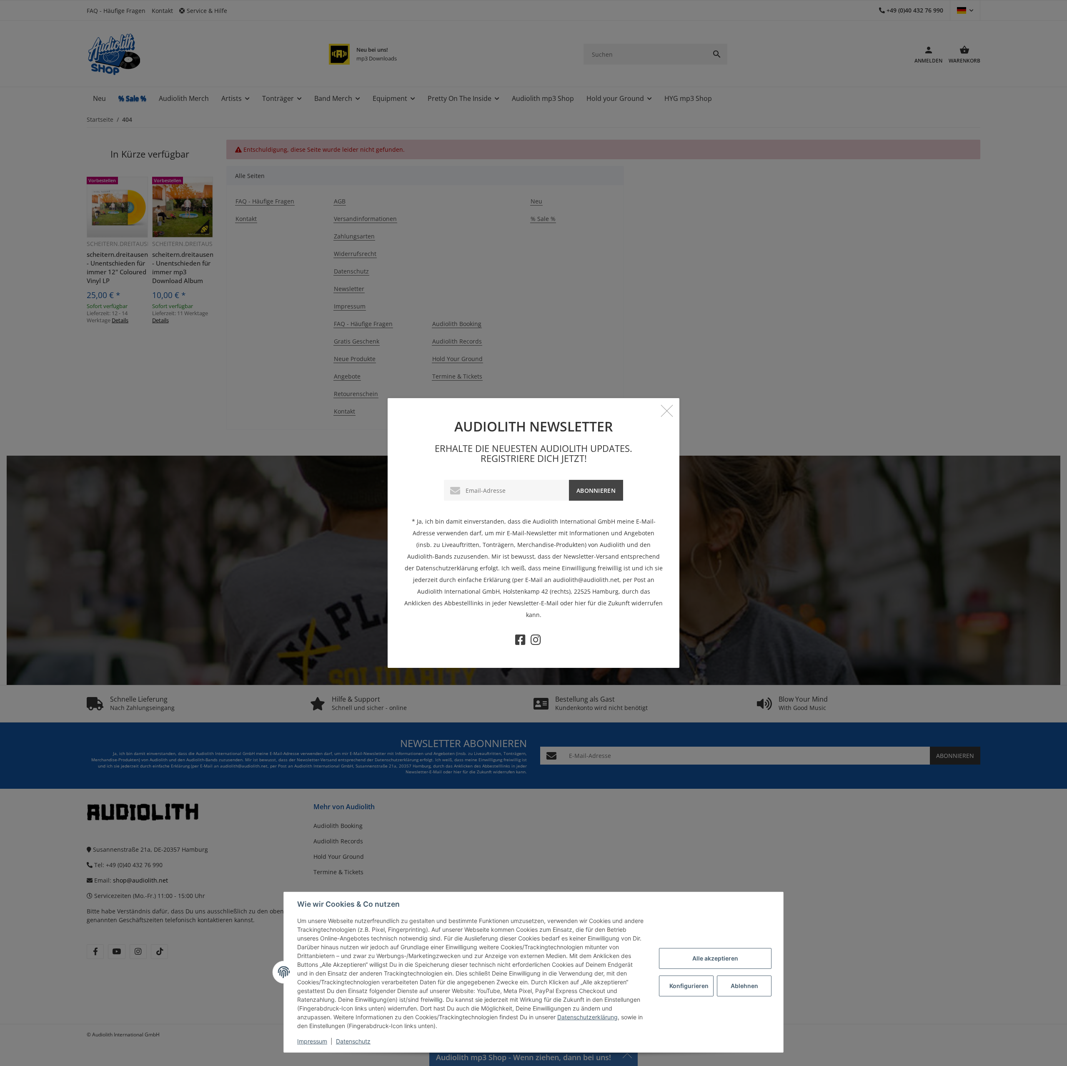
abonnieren (596, 490)
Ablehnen (744, 985)
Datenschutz (353, 1041)
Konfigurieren (689, 985)
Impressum (312, 1041)
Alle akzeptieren (715, 958)
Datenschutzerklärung (587, 1017)
